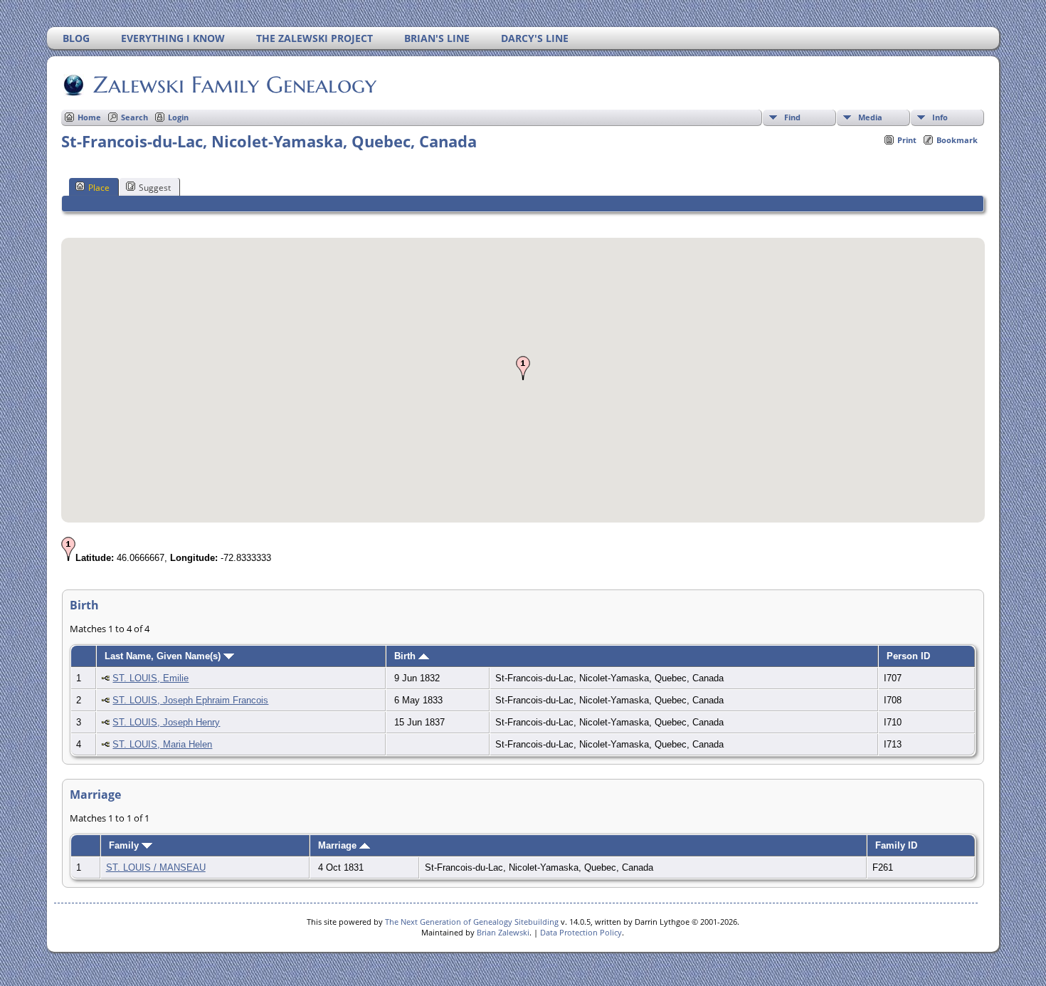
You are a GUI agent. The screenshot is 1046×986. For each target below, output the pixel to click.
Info (940, 117)
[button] (523, 368)
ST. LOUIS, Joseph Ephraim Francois (190, 700)
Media (870, 117)
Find (792, 117)
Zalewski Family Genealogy (234, 84)
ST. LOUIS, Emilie (150, 678)
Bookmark (957, 140)
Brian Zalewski (503, 932)
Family (125, 845)
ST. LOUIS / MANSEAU (156, 867)
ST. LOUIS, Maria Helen (162, 744)
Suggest (155, 188)
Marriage (338, 845)
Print (906, 140)
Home (89, 117)
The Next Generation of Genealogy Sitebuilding (472, 921)
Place (99, 188)
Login (178, 117)
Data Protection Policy (581, 932)
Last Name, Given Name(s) (164, 656)
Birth (406, 656)
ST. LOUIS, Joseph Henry (166, 722)
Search (134, 117)
